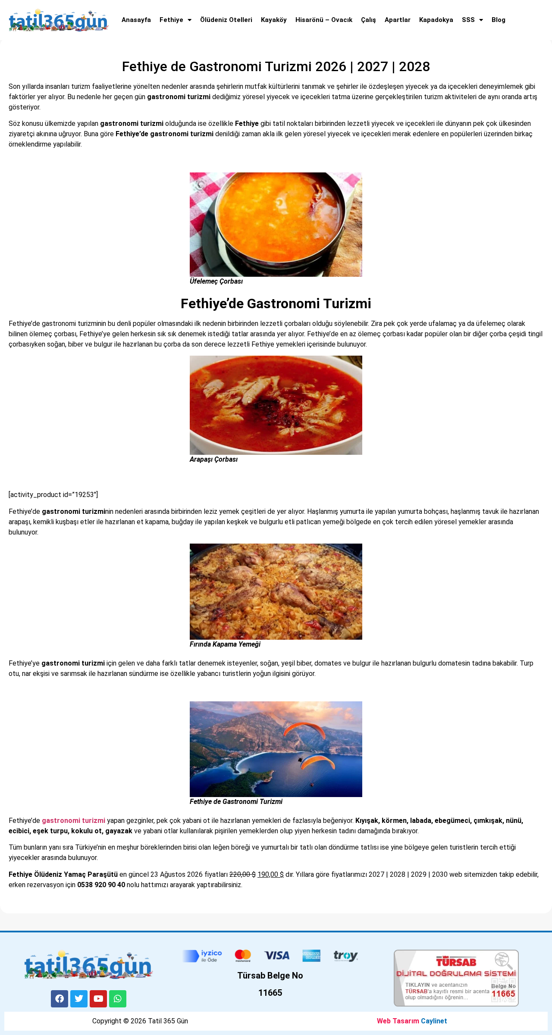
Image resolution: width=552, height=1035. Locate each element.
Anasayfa (136, 20)
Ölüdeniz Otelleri (226, 20)
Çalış (368, 20)
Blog (498, 20)
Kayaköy (274, 20)
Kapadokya (436, 20)
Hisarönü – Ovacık (323, 20)
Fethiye (171, 20)
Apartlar (398, 20)
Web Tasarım (398, 1021)
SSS (468, 20)
